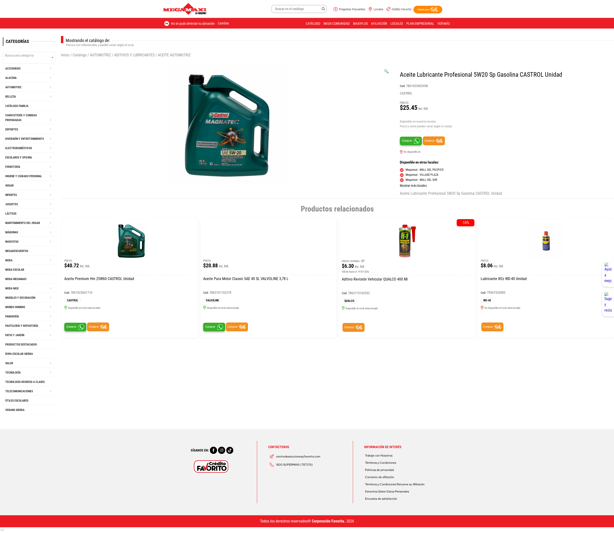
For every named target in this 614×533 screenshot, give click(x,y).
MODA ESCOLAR (14, 269)
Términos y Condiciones (380, 463)
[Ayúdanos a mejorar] (608, 274)
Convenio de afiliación (379, 477)
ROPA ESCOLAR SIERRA (19, 354)
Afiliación (379, 23)
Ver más (443, 23)
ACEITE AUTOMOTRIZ (174, 55)
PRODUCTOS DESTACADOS (21, 344)
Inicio (65, 55)
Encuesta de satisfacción (381, 499)
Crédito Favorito (402, 9)
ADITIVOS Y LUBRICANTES (134, 55)
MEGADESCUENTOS (16, 251)
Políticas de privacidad (379, 470)
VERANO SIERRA (14, 410)
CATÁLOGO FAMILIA (16, 106)
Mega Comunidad (337, 23)
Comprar (407, 140)
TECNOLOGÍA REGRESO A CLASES (25, 382)
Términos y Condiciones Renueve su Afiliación (395, 484)
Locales (378, 9)
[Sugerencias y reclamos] (608, 303)
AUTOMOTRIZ (100, 55)
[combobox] (29, 58)
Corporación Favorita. (328, 521)
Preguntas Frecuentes (352, 9)
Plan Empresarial (420, 23)
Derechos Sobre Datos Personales (387, 491)
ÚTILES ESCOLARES (16, 400)
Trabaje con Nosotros (378, 455)
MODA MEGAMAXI (15, 279)
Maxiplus (360, 23)
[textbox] (29, 55)
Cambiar (223, 23)
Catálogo (313, 23)
